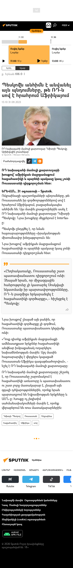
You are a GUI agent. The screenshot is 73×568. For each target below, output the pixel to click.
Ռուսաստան (31, 416)
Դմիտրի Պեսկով (11, 416)
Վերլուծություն (52, 470)
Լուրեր (14, 52)
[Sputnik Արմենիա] (10, 26)
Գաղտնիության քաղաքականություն (23, 514)
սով (35, 422)
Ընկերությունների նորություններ (21, 509)
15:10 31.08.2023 (11, 102)
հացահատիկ (10, 422)
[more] (67, 309)
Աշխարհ (34, 470)
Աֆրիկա (25, 422)
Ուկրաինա (46, 416)
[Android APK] (13, 534)
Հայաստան (20, 470)
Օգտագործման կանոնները (40, 500)
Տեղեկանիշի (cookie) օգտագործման (23, 519)
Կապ (5, 505)
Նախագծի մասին (12, 500)
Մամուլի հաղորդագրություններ (28, 505)
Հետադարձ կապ (12, 524)
